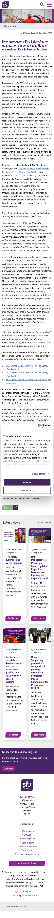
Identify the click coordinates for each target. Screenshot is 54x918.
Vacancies (28, 850)
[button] (49, 4)
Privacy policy (28, 838)
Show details (38, 474)
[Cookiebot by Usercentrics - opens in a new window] (38, 426)
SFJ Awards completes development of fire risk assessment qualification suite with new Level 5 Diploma (13, 669)
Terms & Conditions (28, 846)
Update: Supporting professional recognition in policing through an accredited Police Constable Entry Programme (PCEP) (39, 672)
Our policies (28, 830)
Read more (13, 618)
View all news (44, 522)
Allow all (27, 482)
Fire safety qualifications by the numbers (13, 560)
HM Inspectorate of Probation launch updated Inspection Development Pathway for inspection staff (39, 567)
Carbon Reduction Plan (28, 854)
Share (7, 507)
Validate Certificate (27, 863)
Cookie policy (28, 842)
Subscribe (8, 768)
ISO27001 (28, 834)
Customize (25, 490)
